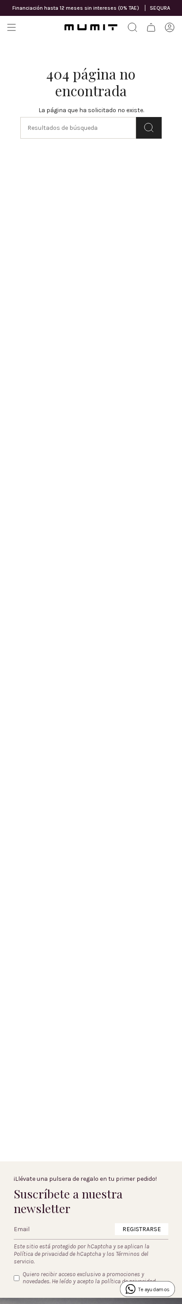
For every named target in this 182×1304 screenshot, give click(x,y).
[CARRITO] (151, 27)
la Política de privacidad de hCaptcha (81, 1250)
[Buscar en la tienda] (149, 128)
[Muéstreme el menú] (11, 27)
